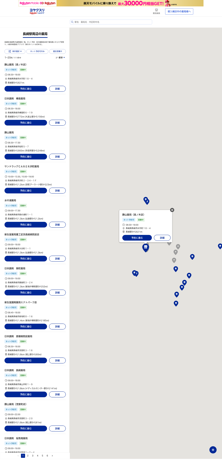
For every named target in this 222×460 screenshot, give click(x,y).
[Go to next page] (52, 456)
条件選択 (16, 51)
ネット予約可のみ (37, 51)
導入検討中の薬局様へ (179, 11)
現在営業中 (57, 51)
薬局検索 (156, 13)
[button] (35, 73)
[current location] (213, 449)
